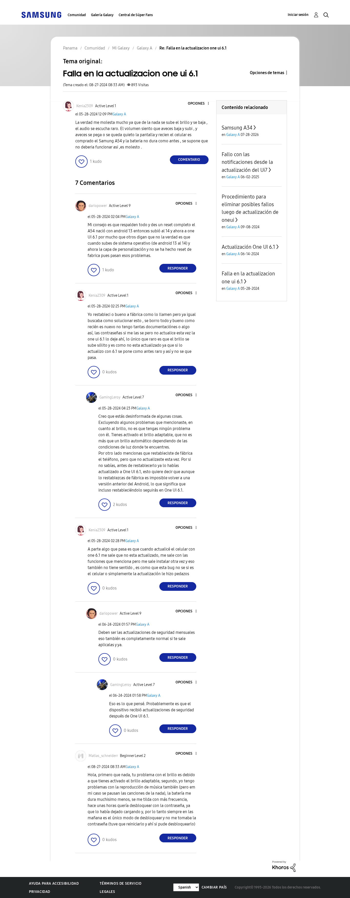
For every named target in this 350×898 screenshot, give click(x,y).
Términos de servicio (120, 883)
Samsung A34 (237, 128)
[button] (200, 103)
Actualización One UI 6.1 (248, 247)
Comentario (189, 159)
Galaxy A (119, 114)
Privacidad (39, 892)
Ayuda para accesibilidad (54, 883)
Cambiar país (214, 887)
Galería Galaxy (102, 15)
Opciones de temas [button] (267, 72)
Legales (107, 892)
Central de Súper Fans (136, 15)
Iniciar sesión (298, 15)
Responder (178, 268)
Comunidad (77, 15)
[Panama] (41, 14)
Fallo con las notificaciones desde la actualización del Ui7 (247, 162)
